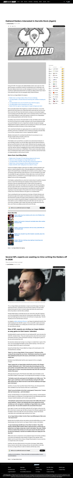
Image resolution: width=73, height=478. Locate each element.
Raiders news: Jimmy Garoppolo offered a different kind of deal (23, 163)
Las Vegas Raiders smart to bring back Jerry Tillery (20, 104)
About (9, 467)
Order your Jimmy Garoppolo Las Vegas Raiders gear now (22, 160)
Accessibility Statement (25, 471)
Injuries (44, 1)
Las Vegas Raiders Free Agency (18, 247)
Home (9, 247)
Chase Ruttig (10, 23)
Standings (36, 1)
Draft (22, 1)
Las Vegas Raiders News (17, 459)
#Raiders (10, 135)
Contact (37, 467)
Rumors (25, 1)
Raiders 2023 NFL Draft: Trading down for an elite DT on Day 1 (23, 164)
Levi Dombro (10, 264)
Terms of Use (50, 469)
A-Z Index (38, 471)
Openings (22, 467)
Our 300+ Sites (50, 467)
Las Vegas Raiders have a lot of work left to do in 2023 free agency (24, 102)
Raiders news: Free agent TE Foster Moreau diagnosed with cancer (24, 158)
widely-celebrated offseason (20, 321)
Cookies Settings (50, 471)
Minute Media (8, 474)
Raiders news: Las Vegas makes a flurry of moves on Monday (23, 97)
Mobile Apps (62, 467)
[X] (66, 1)
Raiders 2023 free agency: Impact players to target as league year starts (25, 106)
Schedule (30, 1)
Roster (40, 1)
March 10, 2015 (21, 138)
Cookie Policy (62, 469)
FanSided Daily (11, 469)
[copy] (15, 26)
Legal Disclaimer (12, 471)
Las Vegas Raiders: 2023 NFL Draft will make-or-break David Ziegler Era (25, 161)
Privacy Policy (39, 469)
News (18, 1)
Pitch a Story (23, 469)
